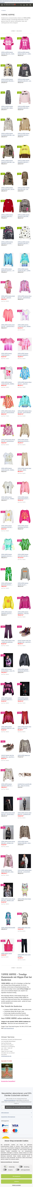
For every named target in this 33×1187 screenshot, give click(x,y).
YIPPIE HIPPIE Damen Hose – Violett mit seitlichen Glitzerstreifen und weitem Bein (8, 641)
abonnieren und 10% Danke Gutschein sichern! (18, 1107)
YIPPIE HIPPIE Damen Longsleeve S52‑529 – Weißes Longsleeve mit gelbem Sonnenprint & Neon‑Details (7, 526)
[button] (21, 4)
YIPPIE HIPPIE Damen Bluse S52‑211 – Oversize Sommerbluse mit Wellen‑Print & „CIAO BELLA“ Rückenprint (24, 383)
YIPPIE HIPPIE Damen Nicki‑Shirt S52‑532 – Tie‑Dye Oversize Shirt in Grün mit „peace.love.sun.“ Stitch (24, 555)
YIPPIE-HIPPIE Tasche (6, 953)
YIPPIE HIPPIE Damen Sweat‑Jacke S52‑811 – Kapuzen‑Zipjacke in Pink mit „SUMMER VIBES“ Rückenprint (24, 497)
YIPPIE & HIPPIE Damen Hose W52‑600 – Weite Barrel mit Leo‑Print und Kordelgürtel (7, 107)
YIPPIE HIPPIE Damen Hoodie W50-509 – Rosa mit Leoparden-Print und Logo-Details (8, 871)
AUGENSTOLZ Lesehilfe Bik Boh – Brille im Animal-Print (24, 784)
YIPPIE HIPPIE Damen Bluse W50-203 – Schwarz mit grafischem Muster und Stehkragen (8, 842)
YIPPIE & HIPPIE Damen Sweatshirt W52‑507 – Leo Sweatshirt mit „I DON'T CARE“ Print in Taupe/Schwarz (24, 80)
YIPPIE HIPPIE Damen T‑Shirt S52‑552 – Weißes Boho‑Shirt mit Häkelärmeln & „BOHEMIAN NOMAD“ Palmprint (7, 497)
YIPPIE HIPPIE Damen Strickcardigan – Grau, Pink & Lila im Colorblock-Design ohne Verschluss (8, 670)
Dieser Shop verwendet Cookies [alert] (16, 1141)
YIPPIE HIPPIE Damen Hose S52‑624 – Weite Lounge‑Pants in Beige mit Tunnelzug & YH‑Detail (24, 469)
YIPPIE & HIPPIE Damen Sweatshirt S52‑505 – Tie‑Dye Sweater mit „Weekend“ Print (7, 242)
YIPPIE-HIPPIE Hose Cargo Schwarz (24, 955)
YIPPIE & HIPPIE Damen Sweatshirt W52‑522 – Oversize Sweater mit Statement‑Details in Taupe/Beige (23, 134)
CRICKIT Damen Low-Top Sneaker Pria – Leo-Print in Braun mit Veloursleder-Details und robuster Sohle (8, 756)
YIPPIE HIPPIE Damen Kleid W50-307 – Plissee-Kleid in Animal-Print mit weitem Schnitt (8, 813)
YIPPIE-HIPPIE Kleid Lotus (24, 927)
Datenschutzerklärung (10, 1100)
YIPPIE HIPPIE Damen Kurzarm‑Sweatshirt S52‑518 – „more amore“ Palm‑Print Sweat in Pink (24, 354)
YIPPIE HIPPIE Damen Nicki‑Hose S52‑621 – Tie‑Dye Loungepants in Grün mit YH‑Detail (7, 583)
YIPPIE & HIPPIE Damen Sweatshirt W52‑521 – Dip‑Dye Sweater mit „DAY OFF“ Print (24, 161)
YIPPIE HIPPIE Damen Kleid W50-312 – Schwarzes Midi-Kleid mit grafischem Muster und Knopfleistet (25, 813)
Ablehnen (16, 1181)
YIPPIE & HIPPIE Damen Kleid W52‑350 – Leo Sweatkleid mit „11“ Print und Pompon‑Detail (24, 188)
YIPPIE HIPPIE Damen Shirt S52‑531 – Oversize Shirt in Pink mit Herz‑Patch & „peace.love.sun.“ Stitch (8, 325)
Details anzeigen (16, 1185)
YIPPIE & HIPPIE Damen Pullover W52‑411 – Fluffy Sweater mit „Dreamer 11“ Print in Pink (24, 53)
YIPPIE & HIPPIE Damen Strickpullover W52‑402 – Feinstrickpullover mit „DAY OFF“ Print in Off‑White (8, 80)
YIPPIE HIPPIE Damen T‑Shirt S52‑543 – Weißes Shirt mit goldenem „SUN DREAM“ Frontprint (7, 469)
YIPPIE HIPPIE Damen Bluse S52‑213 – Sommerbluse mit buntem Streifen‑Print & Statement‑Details (24, 296)
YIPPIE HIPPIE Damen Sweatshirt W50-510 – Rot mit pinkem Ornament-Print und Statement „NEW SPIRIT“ (8, 727)
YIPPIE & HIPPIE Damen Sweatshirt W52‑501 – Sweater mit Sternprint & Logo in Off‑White (24, 242)
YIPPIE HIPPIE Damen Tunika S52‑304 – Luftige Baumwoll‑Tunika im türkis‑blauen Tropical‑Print (24, 269)
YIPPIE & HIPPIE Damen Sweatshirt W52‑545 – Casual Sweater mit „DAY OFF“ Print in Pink (24, 107)
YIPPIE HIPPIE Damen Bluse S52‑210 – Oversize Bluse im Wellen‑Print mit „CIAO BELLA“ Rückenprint (8, 411)
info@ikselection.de (9, 1028)
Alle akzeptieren (16, 1176)
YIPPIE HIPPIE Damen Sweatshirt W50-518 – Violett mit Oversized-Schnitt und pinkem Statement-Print (6, 698)
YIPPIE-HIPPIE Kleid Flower (24, 899)
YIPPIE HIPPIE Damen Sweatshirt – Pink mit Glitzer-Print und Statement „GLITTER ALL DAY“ (24, 612)
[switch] (5, 1167)
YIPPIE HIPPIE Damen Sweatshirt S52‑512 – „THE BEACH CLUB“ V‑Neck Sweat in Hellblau (8, 269)
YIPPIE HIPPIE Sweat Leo (24, 755)
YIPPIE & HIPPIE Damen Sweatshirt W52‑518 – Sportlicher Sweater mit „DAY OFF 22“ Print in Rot (7, 215)
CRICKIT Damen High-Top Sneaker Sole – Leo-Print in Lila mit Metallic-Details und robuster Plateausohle (24, 641)
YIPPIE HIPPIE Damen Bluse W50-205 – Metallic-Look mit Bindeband (8, 899)
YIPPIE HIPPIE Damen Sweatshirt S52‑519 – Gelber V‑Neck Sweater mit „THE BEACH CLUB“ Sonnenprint (8, 612)
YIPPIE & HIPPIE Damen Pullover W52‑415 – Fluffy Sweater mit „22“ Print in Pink (7, 53)
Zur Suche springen (19, 1)
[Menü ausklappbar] (2, 4)
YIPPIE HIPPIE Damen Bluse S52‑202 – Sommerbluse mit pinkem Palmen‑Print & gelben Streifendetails (8, 440)
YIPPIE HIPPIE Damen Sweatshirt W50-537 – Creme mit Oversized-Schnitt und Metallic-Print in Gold (7, 784)
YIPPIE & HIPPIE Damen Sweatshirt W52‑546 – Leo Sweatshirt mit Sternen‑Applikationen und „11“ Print (8, 161)
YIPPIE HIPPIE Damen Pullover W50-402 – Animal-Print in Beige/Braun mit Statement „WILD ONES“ (25, 842)
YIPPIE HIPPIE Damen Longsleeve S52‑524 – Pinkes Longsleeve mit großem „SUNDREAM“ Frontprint (23, 526)
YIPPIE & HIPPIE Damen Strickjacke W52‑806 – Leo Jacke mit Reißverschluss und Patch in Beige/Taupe (8, 134)
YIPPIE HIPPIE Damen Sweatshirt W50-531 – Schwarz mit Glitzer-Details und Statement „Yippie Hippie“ (25, 698)
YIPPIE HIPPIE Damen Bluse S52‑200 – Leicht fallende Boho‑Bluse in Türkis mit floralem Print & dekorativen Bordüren (24, 411)
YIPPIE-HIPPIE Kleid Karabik (8, 927)
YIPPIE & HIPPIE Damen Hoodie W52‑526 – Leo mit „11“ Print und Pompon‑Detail (8, 188)
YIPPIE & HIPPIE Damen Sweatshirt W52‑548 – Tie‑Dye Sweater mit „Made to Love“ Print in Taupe (25, 215)
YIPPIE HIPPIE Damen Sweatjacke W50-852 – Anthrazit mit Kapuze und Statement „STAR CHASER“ (24, 670)
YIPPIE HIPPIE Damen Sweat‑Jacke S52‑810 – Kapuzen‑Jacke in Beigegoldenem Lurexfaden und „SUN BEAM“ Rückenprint (23, 440)
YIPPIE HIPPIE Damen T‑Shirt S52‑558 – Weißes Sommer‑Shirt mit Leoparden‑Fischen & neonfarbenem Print (24, 325)
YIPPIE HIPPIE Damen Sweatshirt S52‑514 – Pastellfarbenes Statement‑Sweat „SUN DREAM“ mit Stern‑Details (7, 555)
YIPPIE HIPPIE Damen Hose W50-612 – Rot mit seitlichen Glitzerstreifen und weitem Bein (24, 727)
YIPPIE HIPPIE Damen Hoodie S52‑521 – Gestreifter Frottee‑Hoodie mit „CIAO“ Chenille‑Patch (24, 583)
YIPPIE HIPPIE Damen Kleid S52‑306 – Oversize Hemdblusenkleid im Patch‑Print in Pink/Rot (8, 296)
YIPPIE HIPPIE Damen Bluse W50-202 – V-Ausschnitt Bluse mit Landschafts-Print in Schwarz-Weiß (24, 871)
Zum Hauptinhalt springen (7, 1)
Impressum (16, 1162)
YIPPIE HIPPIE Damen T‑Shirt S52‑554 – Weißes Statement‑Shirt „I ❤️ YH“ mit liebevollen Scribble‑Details (7, 383)
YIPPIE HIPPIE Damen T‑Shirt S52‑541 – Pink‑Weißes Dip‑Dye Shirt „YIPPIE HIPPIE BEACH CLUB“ (8, 354)
